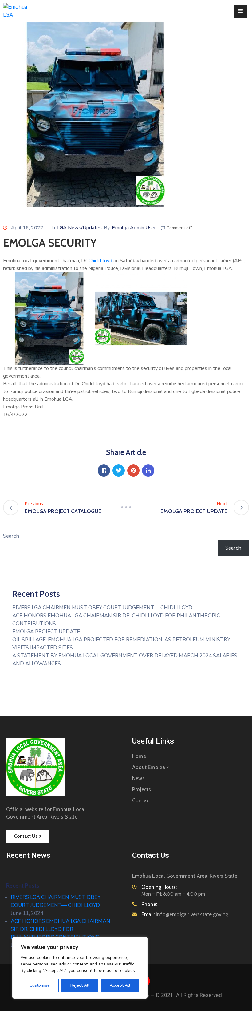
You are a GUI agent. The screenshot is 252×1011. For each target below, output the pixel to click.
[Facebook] (104, 470)
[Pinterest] (133, 470)
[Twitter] (118, 470)
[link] (100, 260)
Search (11, 536)
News (138, 778)
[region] (80, 968)
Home (139, 756)
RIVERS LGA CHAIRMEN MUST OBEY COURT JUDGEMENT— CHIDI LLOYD (102, 607)
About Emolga (148, 767)
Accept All (120, 985)
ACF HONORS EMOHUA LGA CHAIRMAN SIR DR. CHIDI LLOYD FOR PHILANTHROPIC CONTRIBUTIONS (60, 929)
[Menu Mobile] (240, 11)
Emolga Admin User (134, 227)
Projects (141, 789)
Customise (40, 985)
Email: (184, 914)
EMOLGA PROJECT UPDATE (46, 631)
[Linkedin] (148, 470)
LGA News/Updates (79, 227)
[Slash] (126, 507)
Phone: (149, 904)
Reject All (79, 985)
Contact (141, 800)
